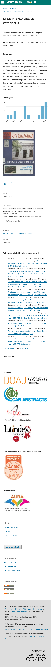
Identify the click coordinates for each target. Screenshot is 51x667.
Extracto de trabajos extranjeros (21, 261)
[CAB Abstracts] (25, 401)
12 (15, 348)
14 (20, 348)
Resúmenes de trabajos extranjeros (22, 292)
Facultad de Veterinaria (18, 612)
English (7, 531)
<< (4, 348)
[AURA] (17, 512)
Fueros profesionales (16, 331)
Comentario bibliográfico (18, 300)
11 (13, 348)
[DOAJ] (25, 383)
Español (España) (11, 527)
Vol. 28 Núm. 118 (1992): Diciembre (16, 11)
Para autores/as (10, 566)
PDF (8, 184)
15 (23, 348)
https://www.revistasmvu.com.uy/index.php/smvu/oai (26, 629)
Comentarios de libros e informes (21, 271)
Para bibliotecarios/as (12, 570)
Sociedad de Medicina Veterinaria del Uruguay (24, 609)
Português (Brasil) (11, 535)
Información (13, 323)
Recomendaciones (15, 307)
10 (10, 348)
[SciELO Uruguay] (18, 421)
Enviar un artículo (13, 547)
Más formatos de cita (12, 221)
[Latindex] (18, 441)
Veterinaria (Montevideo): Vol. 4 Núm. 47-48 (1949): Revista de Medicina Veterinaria (27, 263)
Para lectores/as (10, 562)
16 (25, 348)
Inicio (5, 9)
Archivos (13, 9)
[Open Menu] (2, 2)
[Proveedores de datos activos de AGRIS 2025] (13, 479)
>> (29, 348)
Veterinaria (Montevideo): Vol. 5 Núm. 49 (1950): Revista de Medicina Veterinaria (27, 273)
